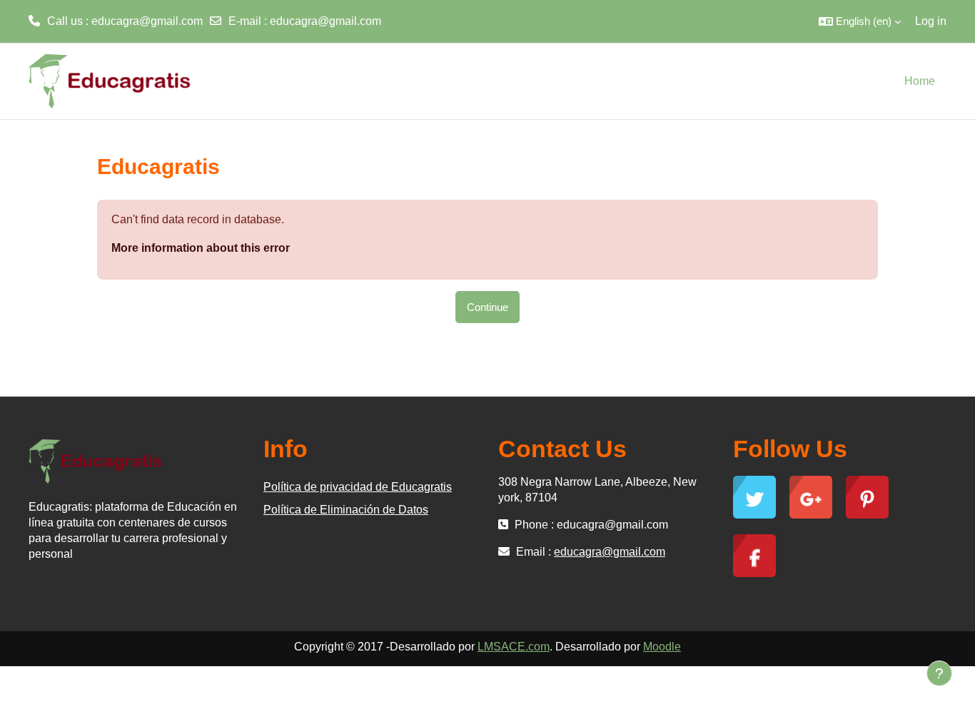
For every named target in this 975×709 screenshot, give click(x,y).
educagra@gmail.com (325, 21)
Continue (487, 307)
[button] (859, 21)
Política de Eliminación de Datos (345, 510)
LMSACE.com (514, 647)
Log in (930, 21)
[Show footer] (939, 673)
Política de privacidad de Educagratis (357, 487)
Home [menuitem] (919, 81)
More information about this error (200, 248)
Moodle (662, 647)
